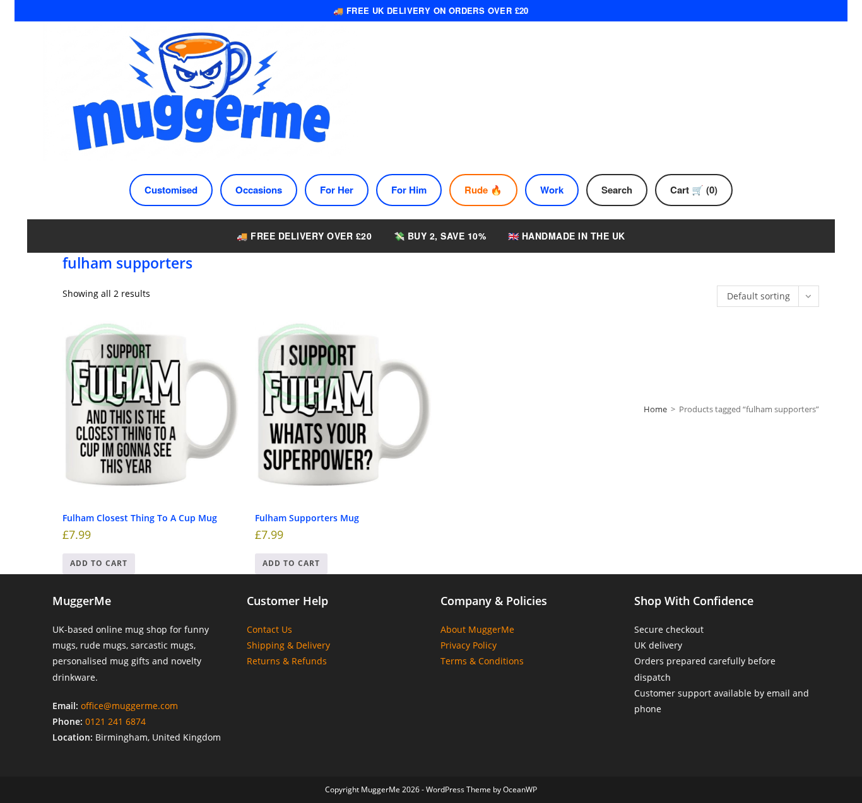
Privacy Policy (468, 645)
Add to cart (98, 563)
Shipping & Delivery (288, 645)
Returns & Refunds (287, 661)
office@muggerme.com (129, 706)
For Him (409, 190)
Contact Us (269, 629)
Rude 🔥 (483, 190)
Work (552, 190)
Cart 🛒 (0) (693, 190)
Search (616, 190)
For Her (336, 190)
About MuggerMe (477, 629)
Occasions (258, 190)
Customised (171, 190)
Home (655, 409)
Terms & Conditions (482, 661)
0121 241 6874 (115, 721)
